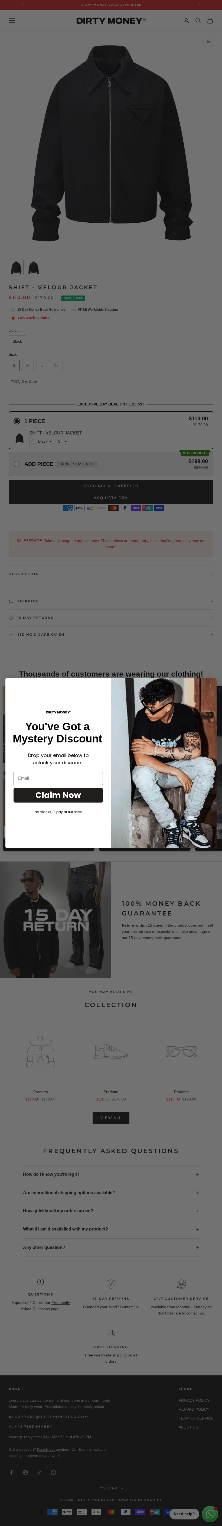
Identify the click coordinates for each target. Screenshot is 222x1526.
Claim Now (58, 795)
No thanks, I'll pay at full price (58, 812)
